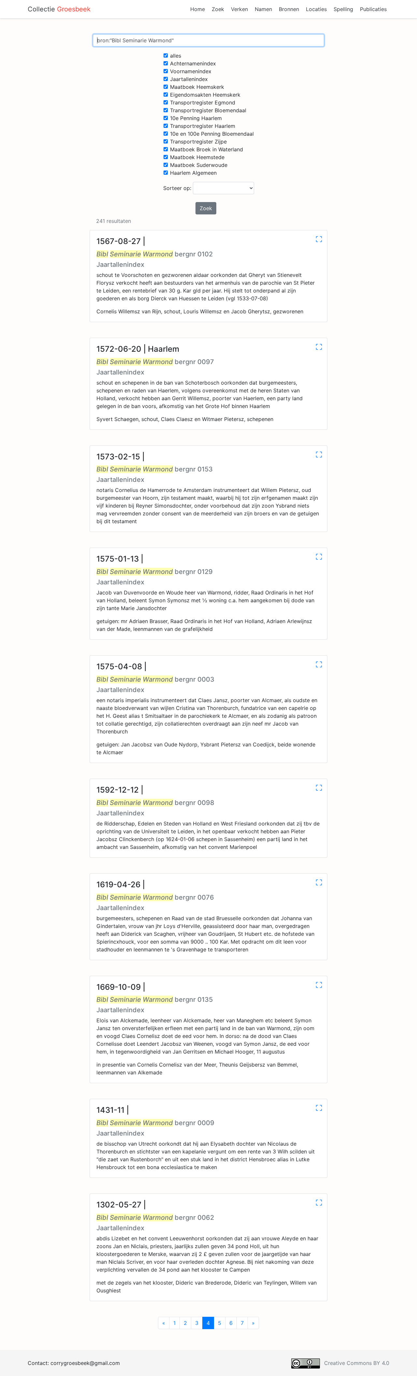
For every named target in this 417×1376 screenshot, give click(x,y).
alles (175, 55)
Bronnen (289, 9)
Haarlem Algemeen (193, 173)
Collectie (59, 9)
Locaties (316, 9)
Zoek (218, 9)
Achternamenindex (193, 63)
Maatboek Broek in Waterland (206, 149)
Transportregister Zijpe (198, 141)
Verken (239, 9)
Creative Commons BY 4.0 (356, 1363)
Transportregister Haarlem (202, 126)
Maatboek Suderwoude (198, 165)
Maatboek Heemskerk (197, 87)
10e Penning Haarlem (196, 118)
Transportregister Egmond (202, 102)
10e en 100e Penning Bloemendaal (212, 133)
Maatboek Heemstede (197, 157)
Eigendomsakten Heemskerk (205, 94)
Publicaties (373, 9)
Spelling (343, 9)
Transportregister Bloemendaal (208, 110)
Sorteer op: (178, 188)
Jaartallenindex (189, 79)
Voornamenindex (190, 71)
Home (197, 9)
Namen (263, 9)
